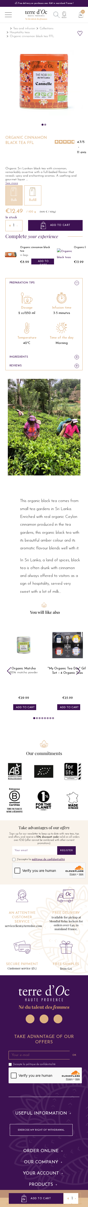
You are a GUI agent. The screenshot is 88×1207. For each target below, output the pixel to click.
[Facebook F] (44, 1019)
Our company (41, 1162)
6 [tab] (48, 718)
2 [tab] (37, 718)
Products (41, 1185)
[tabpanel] (24, 667)
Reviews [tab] (16, 365)
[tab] (44, 1113)
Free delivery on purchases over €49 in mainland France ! (45, 3)
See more (11, 183)
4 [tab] (42, 718)
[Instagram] (30, 1019)
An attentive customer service (22, 917)
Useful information (41, 1113)
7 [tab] (50, 718)
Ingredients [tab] (19, 357)
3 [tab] (40, 718)
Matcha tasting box (67, 668)
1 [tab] (34, 718)
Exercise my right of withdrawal (41, 1130)
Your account (41, 1173)
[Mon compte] (64, 15)
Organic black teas (32, 247)
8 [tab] (53, 718)
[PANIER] (79, 14)
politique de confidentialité (48, 859)
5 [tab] (45, 718)
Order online (41, 1151)
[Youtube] (58, 1019)
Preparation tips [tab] (22, 283)
